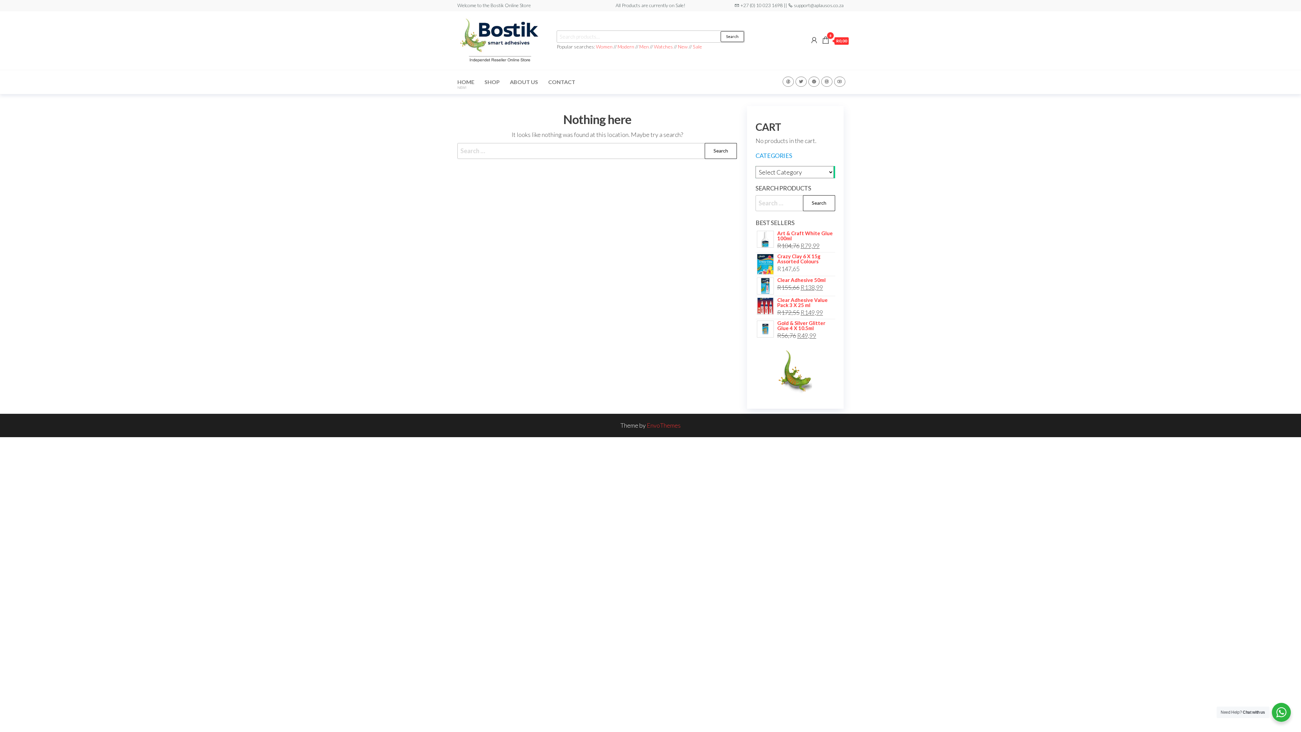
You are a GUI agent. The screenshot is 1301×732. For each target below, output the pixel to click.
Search (732, 36)
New (683, 46)
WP (814, 82)
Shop (492, 82)
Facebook (788, 82)
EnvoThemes (664, 425)
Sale (697, 46)
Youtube (839, 82)
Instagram (826, 82)
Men (644, 46)
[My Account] (814, 40)
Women (605, 46)
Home (465, 84)
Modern (626, 46)
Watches (663, 46)
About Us (524, 82)
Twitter (801, 82)
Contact (561, 82)
